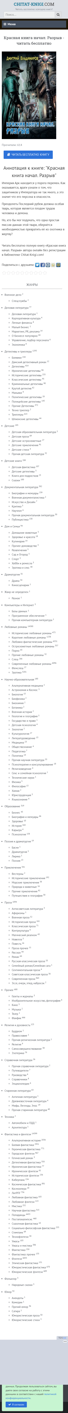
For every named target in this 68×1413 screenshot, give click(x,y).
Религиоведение (21, 769)
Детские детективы (23, 471)
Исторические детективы (27, 375)
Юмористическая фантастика (29, 1267)
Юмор (8, 1292)
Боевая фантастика (23, 1145)
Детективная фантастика (26, 1162)
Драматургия (12, 574)
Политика (17, 755)
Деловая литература (16, 307)
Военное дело (13, 294)
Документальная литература (21, 487)
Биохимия (18, 703)
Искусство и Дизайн (23, 502)
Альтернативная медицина (27, 685)
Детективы (18, 366)
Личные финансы (22, 322)
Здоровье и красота (23, 537)
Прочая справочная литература (30, 1066)
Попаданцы (18, 1215)
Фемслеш (17, 668)
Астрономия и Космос (25, 690)
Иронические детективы (26, 370)
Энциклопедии (20, 1083)
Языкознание (20, 799)
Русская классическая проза (28, 961)
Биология (17, 694)
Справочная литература (18, 1060)
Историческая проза (24, 922)
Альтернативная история (26, 1140)
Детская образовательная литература (34, 432)
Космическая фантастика (26, 1184)
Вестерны (17, 874)
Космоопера (19, 1188)
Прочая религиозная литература (31, 1040)
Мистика (17, 1206)
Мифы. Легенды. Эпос (24, 1105)
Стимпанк (17, 1232)
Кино (15, 1005)
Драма (15, 580)
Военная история (22, 712)
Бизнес (16, 812)
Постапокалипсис (22, 1219)
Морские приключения (25, 882)
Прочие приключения (24, 891)
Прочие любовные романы (28, 655)
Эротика (16, 672)
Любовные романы (16, 627)
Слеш (15, 659)
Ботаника (17, 707)
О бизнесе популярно (25, 336)
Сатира (16, 1311)
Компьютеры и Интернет (19, 605)
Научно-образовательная (19, 679)
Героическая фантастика (26, 1149)
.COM (34, 4)
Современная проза (23, 979)
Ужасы (15, 1241)
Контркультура (20, 930)
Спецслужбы (19, 301)
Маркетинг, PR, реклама (26, 331)
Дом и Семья (12, 526)
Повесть (16, 943)
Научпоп (17, 510)
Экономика (18, 344)
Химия (15, 791)
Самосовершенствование (27, 1048)
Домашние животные (24, 532)
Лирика (16, 856)
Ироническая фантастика (26, 1166)
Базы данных (19, 611)
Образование (12, 806)
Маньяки (17, 392)
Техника (9, 1117)
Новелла (17, 939)
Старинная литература (18, 1090)
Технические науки (23, 777)
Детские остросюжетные (26, 441)
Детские (9, 426)
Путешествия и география (27, 895)
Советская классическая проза (30, 974)
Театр (15, 1013)
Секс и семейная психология (29, 773)
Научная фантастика (23, 1210)
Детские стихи (20, 449)
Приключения (13, 867)
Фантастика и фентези (18, 1134)
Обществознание (22, 747)
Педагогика (18, 751)
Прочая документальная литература (33, 515)
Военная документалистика (28, 497)
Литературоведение (23, 738)
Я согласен (18, 1404)
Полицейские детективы (26, 401)
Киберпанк (18, 1180)
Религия (16, 1044)
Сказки (16, 480)
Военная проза (20, 917)
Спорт (15, 559)
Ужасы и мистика (22, 1245)
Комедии (17, 1302)
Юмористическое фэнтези (27, 1272)
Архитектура (19, 1127)
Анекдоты (17, 1298)
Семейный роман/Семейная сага (31, 965)
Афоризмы (18, 913)
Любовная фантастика (25, 1197)
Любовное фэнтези (23, 1202)
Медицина (18, 742)
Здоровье (17, 821)
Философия (19, 786)
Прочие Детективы (23, 406)
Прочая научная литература (28, 760)
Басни (15, 847)
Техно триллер (20, 410)
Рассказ (16, 952)
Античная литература (24, 1097)
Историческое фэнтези (25, 1175)
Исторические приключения (28, 878)
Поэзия (16, 860)
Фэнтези (17, 1258)
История (17, 825)
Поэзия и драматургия (18, 841)
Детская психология (24, 725)
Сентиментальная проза (26, 970)
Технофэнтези (20, 1236)
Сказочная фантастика (25, 1223)
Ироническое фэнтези (25, 1171)
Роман (15, 957)
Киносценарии (20, 585)
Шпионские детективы (25, 419)
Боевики (17, 357)
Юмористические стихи (26, 1320)
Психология (19, 834)
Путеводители (20, 1070)
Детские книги (13, 461)
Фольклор (11, 1278)
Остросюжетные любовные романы (33, 646)
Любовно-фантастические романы (32, 642)
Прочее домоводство (24, 546)
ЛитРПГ (16, 1193)
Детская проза (20, 436)
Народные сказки (22, 1285)
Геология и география (25, 716)
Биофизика (18, 698)
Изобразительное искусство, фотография (36, 1000)
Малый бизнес (20, 327)
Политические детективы (27, 397)
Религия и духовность (17, 1025)
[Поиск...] (58, 14)
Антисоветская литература (27, 908)
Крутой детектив (21, 388)
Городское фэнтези (23, 1153)
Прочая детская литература (28, 454)
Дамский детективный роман (29, 362)
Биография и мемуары (25, 817)
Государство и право (24, 720)
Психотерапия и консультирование (32, 764)
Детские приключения (25, 445)
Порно (15, 650)
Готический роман (22, 1158)
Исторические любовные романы (31, 633)
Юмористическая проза (26, 1315)
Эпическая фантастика (25, 1263)
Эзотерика (18, 1053)
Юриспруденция (21, 795)
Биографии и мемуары (25, 493)
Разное (16, 598)
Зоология (17, 729)
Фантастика (18, 1250)
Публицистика (20, 519)
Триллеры (17, 414)
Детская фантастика (23, 467)
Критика (16, 506)
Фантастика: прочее (23, 1254)
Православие (19, 1035)
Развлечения (19, 550)
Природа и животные (24, 887)
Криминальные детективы (27, 384)
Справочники (19, 1079)
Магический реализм (24, 935)
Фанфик (16, 1018)
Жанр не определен (16, 592)
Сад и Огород (20, 554)
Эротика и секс (21, 567)
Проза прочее (20, 948)
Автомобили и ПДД (23, 1123)
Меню (12, 24)
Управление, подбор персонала (30, 340)
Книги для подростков (25, 475)
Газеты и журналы (22, 996)
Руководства (19, 1075)
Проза (8, 902)
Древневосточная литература (29, 1101)
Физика (16, 782)
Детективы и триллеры (18, 351)
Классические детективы (26, 379)
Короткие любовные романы (29, 637)
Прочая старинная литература (29, 1110)
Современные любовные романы (31, 664)
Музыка (16, 1009)
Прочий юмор (20, 1307)
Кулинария (18, 541)
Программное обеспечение (28, 615)
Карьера (17, 830)
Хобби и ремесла (22, 563)
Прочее (9, 990)
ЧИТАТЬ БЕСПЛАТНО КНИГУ (30, 155)
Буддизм (17, 1031)
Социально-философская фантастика (33, 1228)
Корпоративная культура (26, 318)
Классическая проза (24, 926)
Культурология (20, 733)
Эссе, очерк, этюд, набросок (28, 983)
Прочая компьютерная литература (32, 620)
